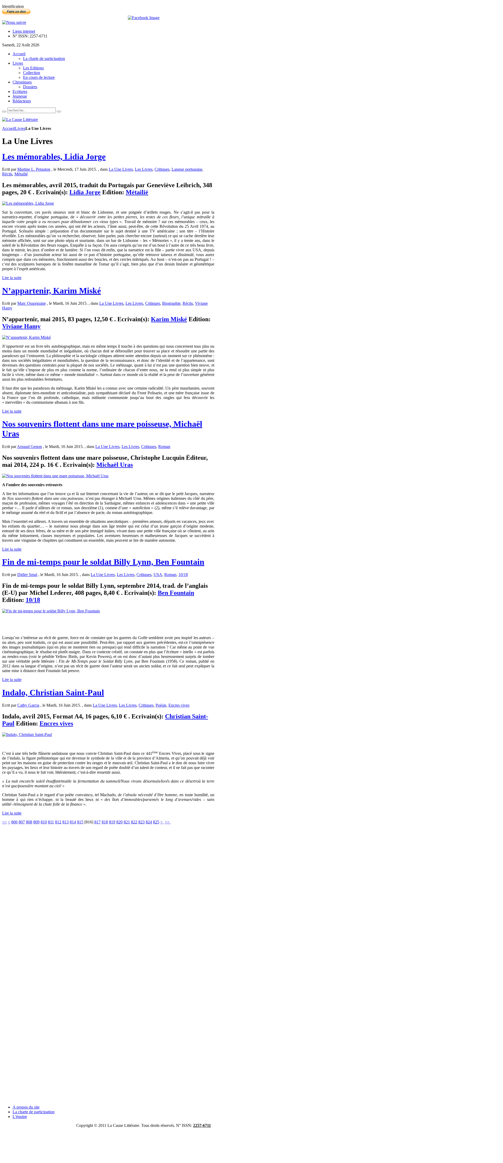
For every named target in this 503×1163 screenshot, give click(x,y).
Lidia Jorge (85, 192)
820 (119, 822)
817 (97, 822)
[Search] (4, 111)
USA (158, 574)
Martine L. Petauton (33, 169)
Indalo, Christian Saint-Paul (53, 692)
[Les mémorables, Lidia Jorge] (28, 203)
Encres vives (178, 705)
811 (51, 822)
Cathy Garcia (28, 705)
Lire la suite (11, 277)
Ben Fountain (176, 592)
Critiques (162, 169)
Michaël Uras (114, 464)
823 (141, 822)
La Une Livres (121, 169)
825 (156, 822)
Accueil (8, 128)
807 (22, 822)
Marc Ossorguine (31, 303)
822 (134, 822)
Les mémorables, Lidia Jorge (54, 156)
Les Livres (143, 169)
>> (168, 822)
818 (105, 822)
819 (112, 822)
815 (80, 822)
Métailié (21, 174)
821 (127, 822)
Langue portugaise (187, 169)
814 (73, 822)
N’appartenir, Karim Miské (51, 290)
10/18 (183, 574)
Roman (164, 446)
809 (36, 822)
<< (4, 822)
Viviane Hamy (21, 326)
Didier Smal (27, 574)
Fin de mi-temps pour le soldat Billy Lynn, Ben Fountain (103, 562)
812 (58, 822)
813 (65, 822)
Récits (7, 174)
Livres (20, 128)
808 (29, 822)
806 (14, 822)
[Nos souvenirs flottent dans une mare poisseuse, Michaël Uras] (55, 476)
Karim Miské (169, 319)
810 (44, 822)
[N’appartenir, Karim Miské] (26, 337)
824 (149, 822)
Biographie (171, 303)
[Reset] (59, 111)
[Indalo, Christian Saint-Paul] (27, 734)
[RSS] (14, 22)
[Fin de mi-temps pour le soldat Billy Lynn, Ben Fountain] (51, 611)
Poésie (161, 705)
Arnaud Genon (29, 446)
